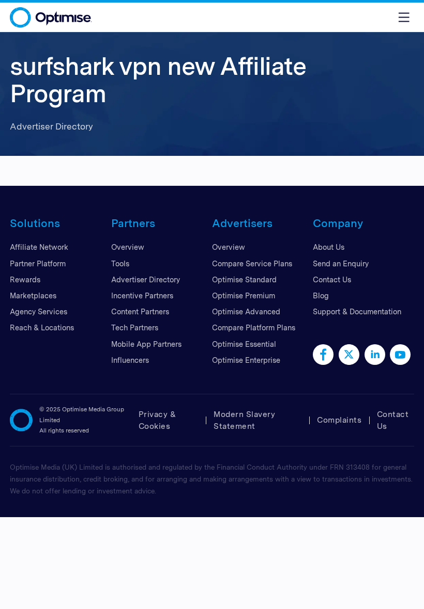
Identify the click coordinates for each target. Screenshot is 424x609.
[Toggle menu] (404, 17)
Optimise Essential (244, 344)
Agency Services (38, 311)
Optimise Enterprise (246, 360)
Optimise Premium (243, 295)
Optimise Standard (244, 279)
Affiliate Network (39, 247)
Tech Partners (134, 327)
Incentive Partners (142, 295)
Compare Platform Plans (253, 327)
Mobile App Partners (146, 344)
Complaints (339, 420)
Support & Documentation (357, 311)
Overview (127, 247)
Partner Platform (38, 263)
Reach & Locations (42, 327)
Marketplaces (33, 295)
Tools (120, 263)
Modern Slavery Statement (244, 420)
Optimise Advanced (246, 311)
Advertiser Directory (145, 279)
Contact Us (332, 279)
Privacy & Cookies (157, 420)
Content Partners (140, 311)
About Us (328, 247)
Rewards (25, 279)
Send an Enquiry (341, 263)
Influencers (130, 360)
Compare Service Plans (252, 263)
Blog (321, 295)
